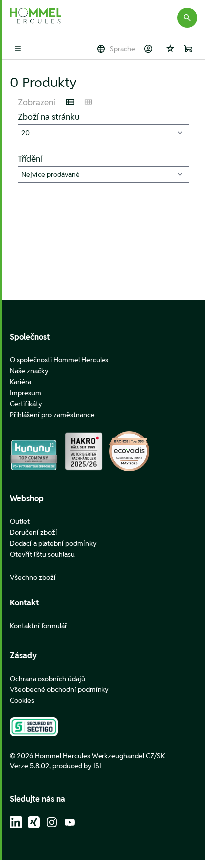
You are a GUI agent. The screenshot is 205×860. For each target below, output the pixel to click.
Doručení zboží (33, 532)
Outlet (20, 521)
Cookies (22, 700)
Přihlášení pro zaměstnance (52, 414)
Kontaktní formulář (38, 625)
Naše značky (29, 370)
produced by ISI (76, 765)
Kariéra (20, 381)
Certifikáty (26, 403)
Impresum (25, 392)
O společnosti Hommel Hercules (59, 359)
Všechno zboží (33, 577)
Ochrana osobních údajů (47, 678)
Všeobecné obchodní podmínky (59, 689)
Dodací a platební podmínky (53, 543)
